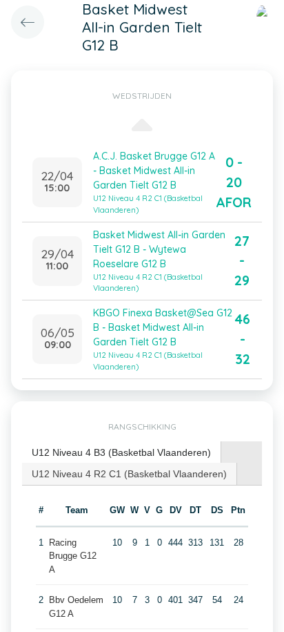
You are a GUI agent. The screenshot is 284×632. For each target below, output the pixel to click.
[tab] (121, 452)
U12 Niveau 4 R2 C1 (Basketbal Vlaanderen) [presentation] (129, 473)
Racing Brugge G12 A (73, 556)
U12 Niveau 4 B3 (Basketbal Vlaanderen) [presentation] (121, 452)
